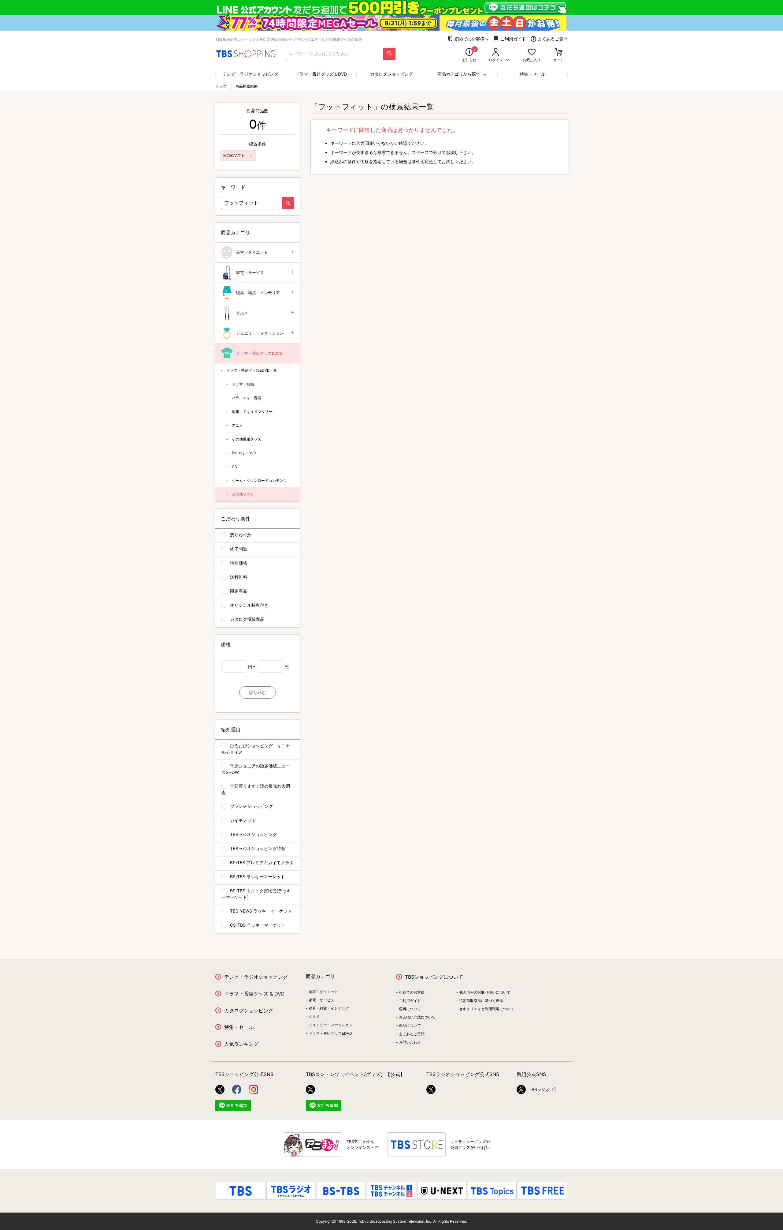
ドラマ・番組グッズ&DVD (259, 353)
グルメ (242, 312)
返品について (410, 1025)
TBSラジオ (539, 1089)
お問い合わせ (410, 1042)
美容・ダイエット (252, 252)
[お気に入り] (532, 52)
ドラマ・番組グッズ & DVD (254, 994)
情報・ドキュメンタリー (252, 411)
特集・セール (532, 74)
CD (234, 466)
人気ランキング (241, 1044)
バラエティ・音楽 (246, 398)
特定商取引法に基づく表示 (481, 1000)
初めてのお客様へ (472, 38)
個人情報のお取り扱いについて (484, 992)
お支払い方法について (417, 1017)
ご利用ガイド (513, 38)
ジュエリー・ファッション (260, 333)
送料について (410, 1009)
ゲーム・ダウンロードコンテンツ (259, 480)
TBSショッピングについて (434, 977)
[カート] (558, 52)
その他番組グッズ (246, 439)
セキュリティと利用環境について (486, 1009)
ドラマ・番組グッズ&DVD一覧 (251, 370)
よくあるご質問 (553, 38)
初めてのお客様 (412, 992)
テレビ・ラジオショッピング (250, 74)
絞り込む (257, 692)
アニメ (237, 425)
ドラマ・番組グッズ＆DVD (321, 74)
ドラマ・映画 (243, 384)
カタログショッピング (391, 74)
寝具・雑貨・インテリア (258, 292)
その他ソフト (243, 494)
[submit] (389, 54)
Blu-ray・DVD (244, 453)
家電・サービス (250, 272)
